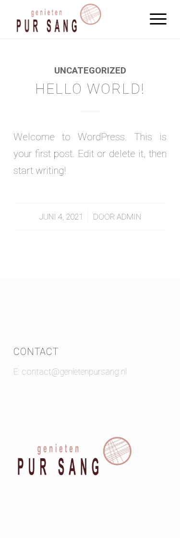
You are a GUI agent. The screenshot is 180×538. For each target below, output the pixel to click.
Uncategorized (90, 70)
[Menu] (153, 19)
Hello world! (90, 88)
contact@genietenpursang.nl (74, 372)
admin (129, 216)
